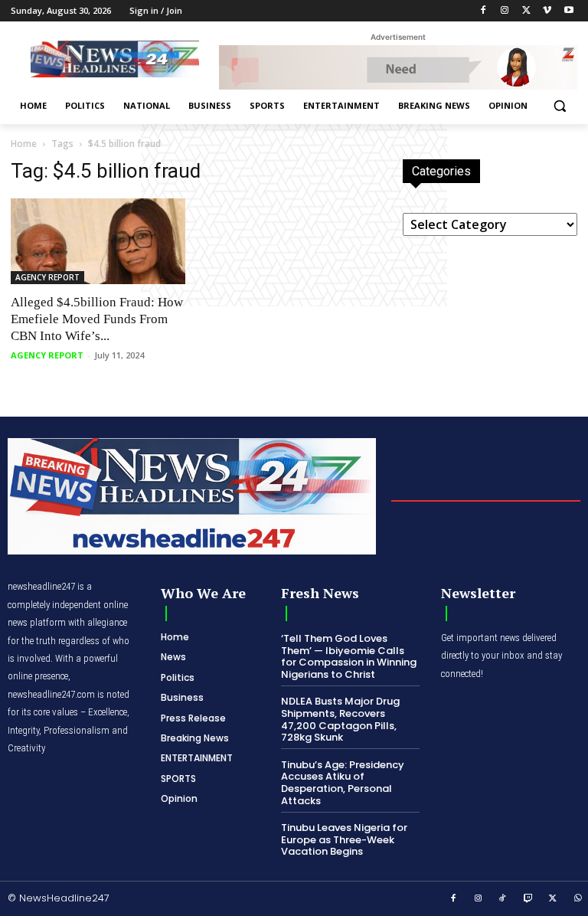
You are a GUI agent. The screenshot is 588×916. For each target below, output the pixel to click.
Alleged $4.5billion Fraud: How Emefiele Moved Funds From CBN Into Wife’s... (97, 319)
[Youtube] (568, 11)
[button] (559, 106)
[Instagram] (505, 11)
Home (24, 143)
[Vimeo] (547, 11)
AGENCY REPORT (47, 277)
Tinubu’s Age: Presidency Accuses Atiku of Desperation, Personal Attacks (342, 782)
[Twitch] (528, 899)
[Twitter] (526, 11)
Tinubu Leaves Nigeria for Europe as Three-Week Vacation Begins (344, 839)
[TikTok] (503, 899)
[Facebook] (483, 11)
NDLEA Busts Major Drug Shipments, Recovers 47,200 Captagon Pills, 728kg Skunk (340, 719)
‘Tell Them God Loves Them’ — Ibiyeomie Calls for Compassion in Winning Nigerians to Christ (348, 656)
